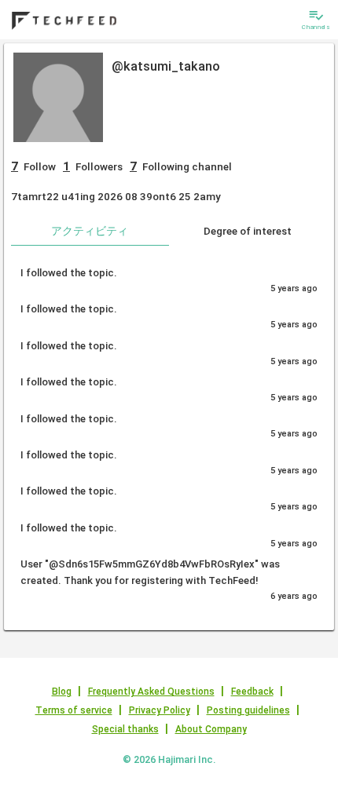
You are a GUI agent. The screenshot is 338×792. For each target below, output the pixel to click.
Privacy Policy (159, 710)
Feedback (252, 691)
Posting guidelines (248, 710)
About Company (211, 729)
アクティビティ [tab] (89, 230)
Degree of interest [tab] (248, 230)
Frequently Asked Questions (151, 691)
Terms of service (73, 710)
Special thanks (125, 729)
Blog (62, 691)
